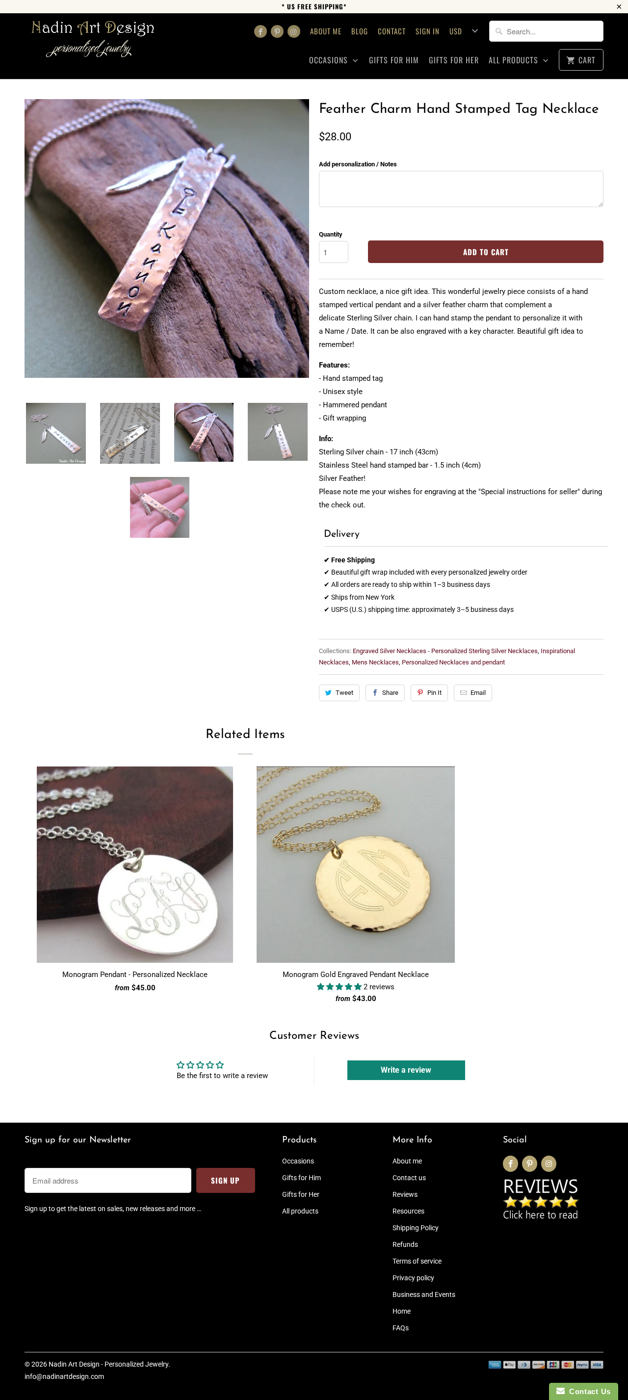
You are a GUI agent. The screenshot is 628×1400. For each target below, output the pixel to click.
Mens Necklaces (375, 662)
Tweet (344, 692)
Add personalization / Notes (358, 164)
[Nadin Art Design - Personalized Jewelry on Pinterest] (277, 31)
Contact (392, 31)
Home (401, 1311)
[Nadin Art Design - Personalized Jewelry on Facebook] (260, 31)
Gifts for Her (454, 60)
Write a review (406, 1070)
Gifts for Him (394, 60)
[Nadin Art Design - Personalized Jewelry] (93, 42)
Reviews (405, 1194)
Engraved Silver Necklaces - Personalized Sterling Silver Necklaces (445, 651)
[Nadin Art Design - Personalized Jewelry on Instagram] (294, 31)
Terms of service (417, 1261)
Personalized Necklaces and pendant (453, 662)
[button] (340, 986)
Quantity (330, 234)
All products (515, 60)
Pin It (434, 692)
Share (390, 692)
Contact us (409, 1178)
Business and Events (423, 1294)
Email (478, 692)
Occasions (329, 60)
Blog (359, 31)
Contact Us (588, 1391)
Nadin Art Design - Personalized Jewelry (108, 1364)
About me (325, 31)
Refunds (405, 1244)
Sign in (428, 31)
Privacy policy (413, 1278)
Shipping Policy (415, 1228)
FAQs (400, 1328)
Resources (408, 1211)
